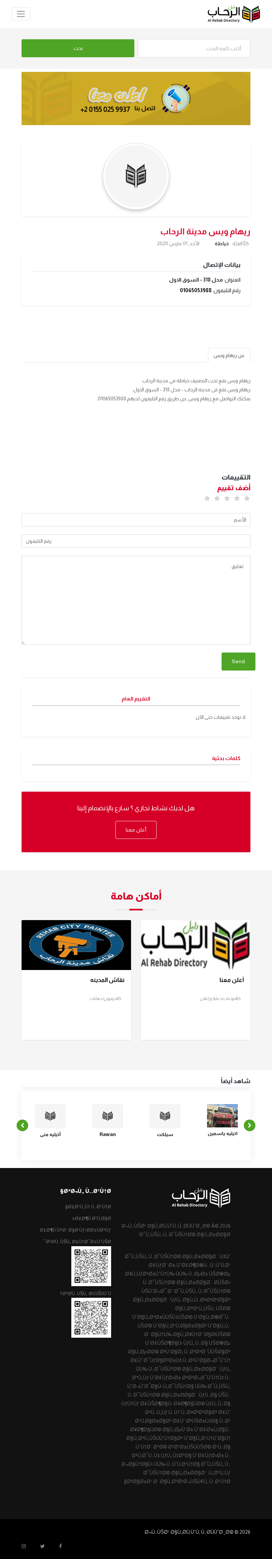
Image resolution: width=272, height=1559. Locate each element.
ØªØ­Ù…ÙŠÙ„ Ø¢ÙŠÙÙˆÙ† (85, 1293)
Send (238, 661)
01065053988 (196, 290)
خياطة (222, 243)
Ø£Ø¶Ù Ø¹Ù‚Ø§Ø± (91, 1218)
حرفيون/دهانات (103, 998)
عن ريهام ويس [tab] (229, 355)
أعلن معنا (136, 830)
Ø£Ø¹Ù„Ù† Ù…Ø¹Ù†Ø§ (88, 1206)
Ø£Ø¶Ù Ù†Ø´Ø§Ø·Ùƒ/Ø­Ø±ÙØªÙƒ (75, 1230)
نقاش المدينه (107, 980)
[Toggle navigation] (21, 14)
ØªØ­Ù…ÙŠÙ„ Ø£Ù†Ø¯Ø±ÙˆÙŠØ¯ (77, 1241)
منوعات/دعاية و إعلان (218, 998)
